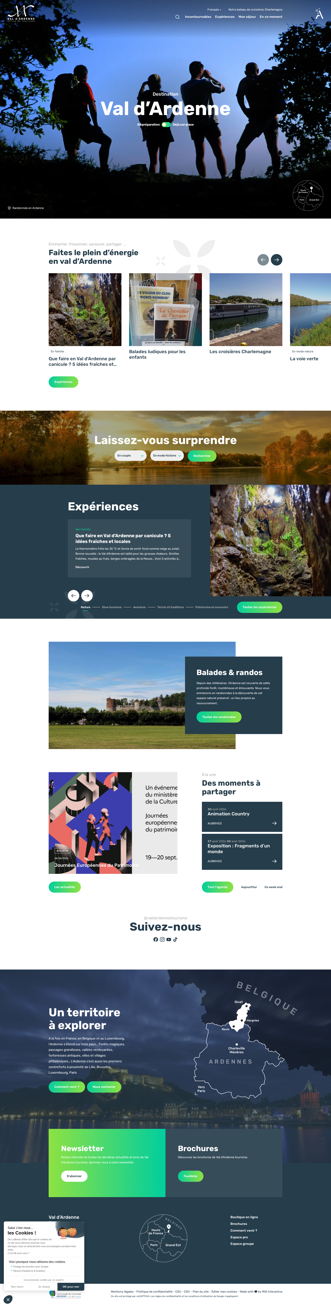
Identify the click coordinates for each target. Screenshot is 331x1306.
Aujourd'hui (249, 887)
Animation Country (229, 814)
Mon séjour (247, 17)
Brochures (238, 1224)
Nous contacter (104, 1087)
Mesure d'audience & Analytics (29, 1271)
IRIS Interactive (272, 1291)
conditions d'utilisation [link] (200, 1296)
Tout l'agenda (218, 887)
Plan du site (201, 1291)
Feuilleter (191, 1176)
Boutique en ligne (244, 1217)
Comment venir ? (66, 1087)
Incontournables (198, 17)
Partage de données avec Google (30, 1266)
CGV (187, 1291)
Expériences (225, 17)
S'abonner (74, 1176)
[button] (8, 1299)
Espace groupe (242, 1244)
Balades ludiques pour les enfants (157, 354)
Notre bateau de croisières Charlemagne (255, 9)
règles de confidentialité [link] (168, 1296)
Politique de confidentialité (154, 1291)
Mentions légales (122, 1291)
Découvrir (82, 567)
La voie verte (304, 358)
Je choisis (44, 1286)
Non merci (17, 1286)
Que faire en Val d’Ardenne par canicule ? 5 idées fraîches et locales (82, 361)
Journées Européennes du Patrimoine (96, 865)
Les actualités (64, 887)
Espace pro (239, 1237)
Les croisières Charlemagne (240, 351)
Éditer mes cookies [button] (224, 1291)
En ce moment (271, 17)
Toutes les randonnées (219, 717)
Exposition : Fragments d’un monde (239, 848)
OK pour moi (71, 1286)
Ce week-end (273, 887)
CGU (178, 1291)
